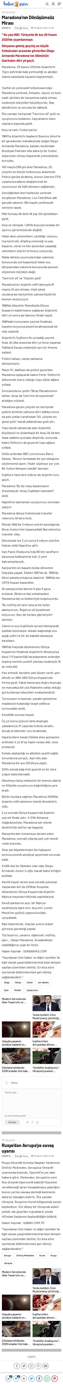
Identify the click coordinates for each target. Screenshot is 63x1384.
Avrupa (7, 1255)
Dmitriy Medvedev (25, 1255)
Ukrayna (8, 1263)
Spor (6, 990)
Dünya (18, 982)
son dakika (43, 982)
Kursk (42, 1255)
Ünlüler (17, 990)
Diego (7, 982)
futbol (30, 982)
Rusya (54, 1255)
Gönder (12, 1122)
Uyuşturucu (32, 990)
